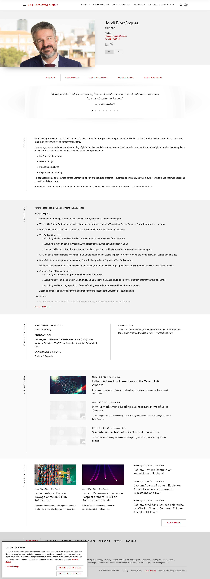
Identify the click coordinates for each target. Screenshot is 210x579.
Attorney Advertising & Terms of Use (172, 571)
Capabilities (101, 5)
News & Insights (154, 78)
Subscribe (32, 541)
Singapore (132, 563)
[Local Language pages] (185, 4)
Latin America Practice (135, 333)
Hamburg (88, 560)
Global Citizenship (161, 5)
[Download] (106, 44)
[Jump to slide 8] (118, 110)
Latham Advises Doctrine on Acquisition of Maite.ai (153, 471)
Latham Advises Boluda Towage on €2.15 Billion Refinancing (51, 496)
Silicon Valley (121, 563)
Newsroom (51, 541)
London (115, 560)
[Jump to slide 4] (103, 110)
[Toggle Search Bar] (181, 4)
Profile (50, 78)
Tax (151, 333)
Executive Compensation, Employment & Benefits (142, 329)
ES (120, 51)
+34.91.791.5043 (112, 39)
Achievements (122, 5)
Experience (72, 78)
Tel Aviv (141, 563)
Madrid (172, 560)
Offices (67, 541)
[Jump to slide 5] (107, 110)
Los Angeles (124, 560)
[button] (110, 301)
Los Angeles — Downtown (140, 560)
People (85, 5)
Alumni (118, 541)
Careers (131, 541)
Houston (107, 560)
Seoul (112, 563)
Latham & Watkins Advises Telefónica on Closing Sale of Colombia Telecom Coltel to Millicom (159, 508)
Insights (139, 5)
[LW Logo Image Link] (43, 5)
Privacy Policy (136, 571)
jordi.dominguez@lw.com (116, 36)
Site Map (125, 571)
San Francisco (103, 563)
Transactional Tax (164, 333)
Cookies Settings (12, 567)
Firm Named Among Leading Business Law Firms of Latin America (130, 408)
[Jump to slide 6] (110, 110)
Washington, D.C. (162, 563)
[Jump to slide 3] (99, 110)
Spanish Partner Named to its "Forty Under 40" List (126, 432)
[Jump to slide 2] (96, 110)
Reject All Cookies (70, 574)
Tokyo (147, 563)
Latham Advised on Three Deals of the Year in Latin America (126, 383)
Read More (174, 523)
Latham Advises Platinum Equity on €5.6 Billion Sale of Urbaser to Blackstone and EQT (157, 489)
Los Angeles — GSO (159, 560)
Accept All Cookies (70, 568)
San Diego (92, 563)
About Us (104, 541)
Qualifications (98, 78)
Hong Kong (97, 560)
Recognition (126, 78)
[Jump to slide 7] (114, 110)
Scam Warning (150, 571)
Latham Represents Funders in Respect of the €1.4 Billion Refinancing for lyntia (102, 496)
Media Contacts (85, 541)
